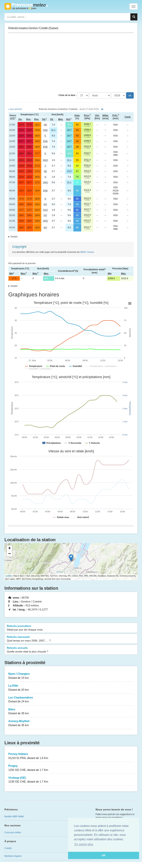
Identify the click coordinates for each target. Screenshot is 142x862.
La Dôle (18, 687)
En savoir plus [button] (84, 844)
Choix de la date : (67, 95)
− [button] (9, 553)
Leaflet (8, 575)
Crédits (8, 848)
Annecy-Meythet (18, 723)
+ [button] (9, 548)
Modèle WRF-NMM (14, 816)
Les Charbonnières (20, 699)
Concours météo (12, 832)
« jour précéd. (15, 109)
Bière (18, 711)
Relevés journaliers (25, 627)
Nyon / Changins (19, 675)
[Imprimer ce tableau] (102, 109)
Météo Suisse (87, 252)
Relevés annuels (27, 649)
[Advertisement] (71, 63)
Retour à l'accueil (26, 6)
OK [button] (104, 855)
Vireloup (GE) (28, 779)
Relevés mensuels (29, 638)
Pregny (28, 767)
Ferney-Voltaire (28, 755)
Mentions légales (13, 856)
